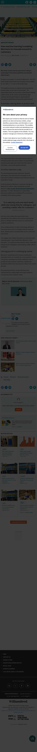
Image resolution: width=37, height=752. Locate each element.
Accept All (24, 148)
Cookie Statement (16, 142)
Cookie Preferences (10, 148)
